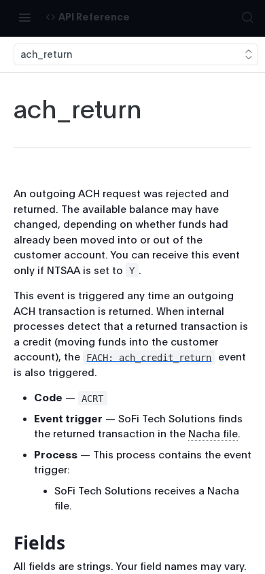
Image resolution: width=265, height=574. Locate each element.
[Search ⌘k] (247, 17)
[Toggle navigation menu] (24, 17)
